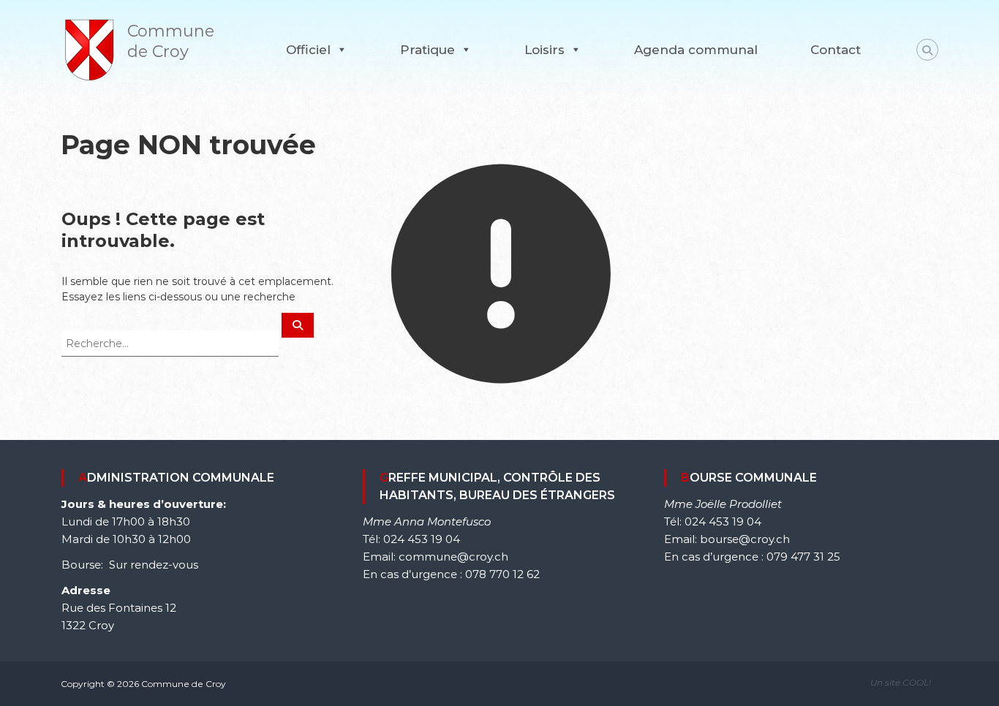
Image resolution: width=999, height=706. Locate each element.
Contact (835, 49)
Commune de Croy (170, 41)
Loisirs (544, 49)
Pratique (427, 49)
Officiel (308, 49)
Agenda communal (696, 49)
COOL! (916, 682)
